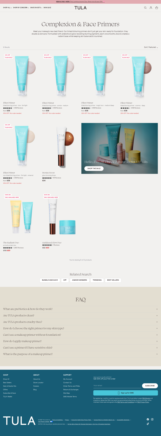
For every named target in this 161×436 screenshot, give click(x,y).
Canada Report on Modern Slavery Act (104, 419)
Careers (36, 386)
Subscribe (150, 386)
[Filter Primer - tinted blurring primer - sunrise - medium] (61, 76)
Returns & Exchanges (71, 389)
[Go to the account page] (151, 8)
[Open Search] (145, 8)
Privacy (67, 419)
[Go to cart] (157, 8)
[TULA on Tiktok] (148, 424)
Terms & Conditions (57, 419)
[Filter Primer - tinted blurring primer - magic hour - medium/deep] (100, 76)
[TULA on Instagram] (152, 420)
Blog (35, 389)
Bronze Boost (48, 172)
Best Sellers (7, 382)
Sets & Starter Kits (9, 386)
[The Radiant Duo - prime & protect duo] (22, 216)
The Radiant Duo (11, 242)
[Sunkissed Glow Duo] (61, 216)
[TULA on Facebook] (148, 420)
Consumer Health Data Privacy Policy (81, 419)
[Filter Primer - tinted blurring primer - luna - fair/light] (22, 76)
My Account (67, 379)
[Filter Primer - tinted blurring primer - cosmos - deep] (139, 76)
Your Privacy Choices (44, 421)
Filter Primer (9, 102)
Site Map (66, 393)
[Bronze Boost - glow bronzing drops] (61, 146)
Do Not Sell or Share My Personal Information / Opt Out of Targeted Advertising (89, 424)
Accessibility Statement (123, 419)
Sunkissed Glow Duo (51, 242)
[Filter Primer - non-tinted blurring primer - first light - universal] (22, 146)
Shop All (6, 379)
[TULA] (80, 7)
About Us (36, 379)
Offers (5, 389)
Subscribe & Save (9, 393)
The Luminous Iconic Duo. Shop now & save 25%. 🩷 (80, 2)
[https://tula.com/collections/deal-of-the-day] (119, 148)
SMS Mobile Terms (70, 396)
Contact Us (67, 382)
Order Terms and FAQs (71, 386)
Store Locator (38, 382)
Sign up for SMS (127, 393)
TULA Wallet (7, 396)
